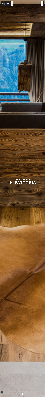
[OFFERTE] (12, 4)
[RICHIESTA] (12, 2)
